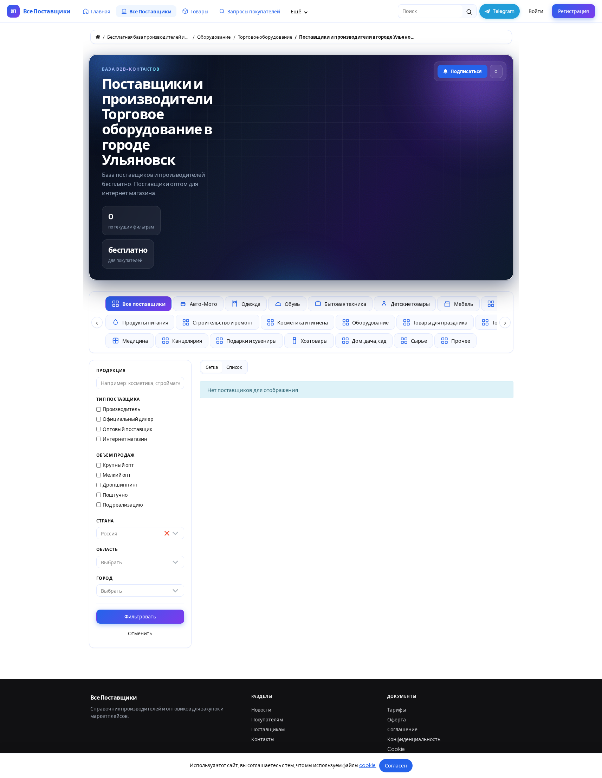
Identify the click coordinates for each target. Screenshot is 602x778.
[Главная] (98, 36)
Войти (536, 11)
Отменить (140, 633)
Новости (261, 709)
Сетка (212, 367)
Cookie (396, 749)
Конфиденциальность (413, 739)
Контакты (262, 739)
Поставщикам (268, 729)
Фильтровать (140, 616)
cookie (367, 765)
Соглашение (402, 729)
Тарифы (396, 709)
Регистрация (573, 11)
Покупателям (267, 719)
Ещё (296, 11)
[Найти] (469, 11)
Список (234, 367)
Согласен (396, 765)
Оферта (396, 719)
